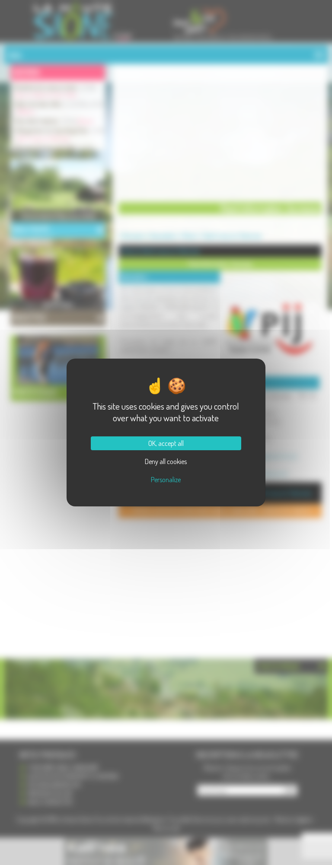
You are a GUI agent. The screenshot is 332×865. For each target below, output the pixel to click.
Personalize (166, 479)
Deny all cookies (166, 461)
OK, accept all (166, 443)
